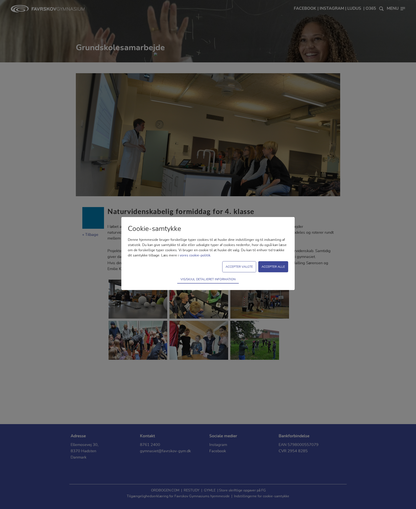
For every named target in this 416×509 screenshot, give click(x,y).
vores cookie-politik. (195, 255)
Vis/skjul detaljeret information (208, 279)
